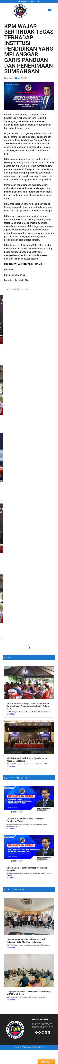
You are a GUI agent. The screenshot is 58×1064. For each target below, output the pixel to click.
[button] (29, 645)
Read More (10, 714)
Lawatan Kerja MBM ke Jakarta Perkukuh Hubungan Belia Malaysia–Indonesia (25, 940)
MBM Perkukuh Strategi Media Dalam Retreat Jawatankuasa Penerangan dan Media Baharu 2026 (27, 706)
